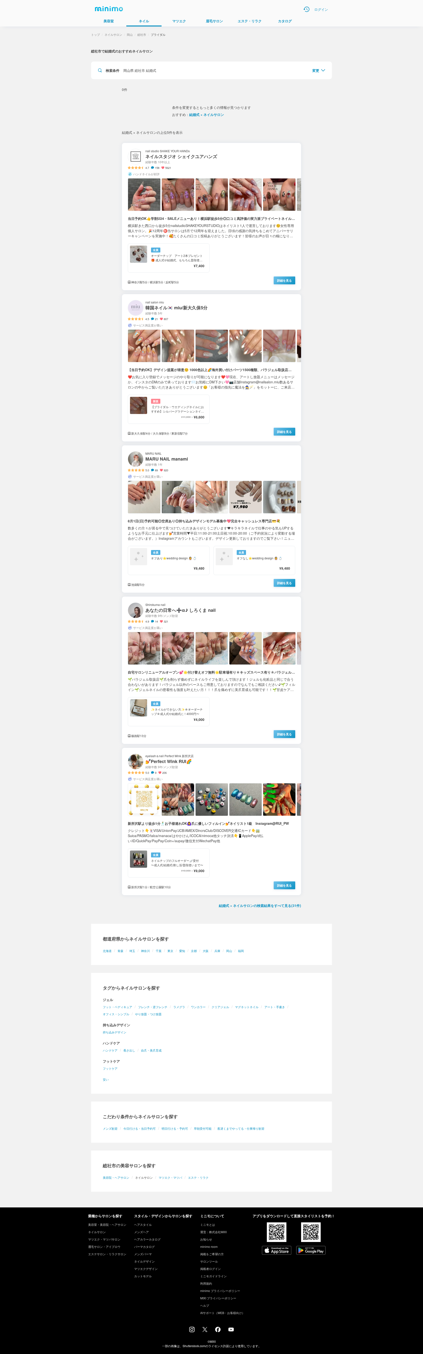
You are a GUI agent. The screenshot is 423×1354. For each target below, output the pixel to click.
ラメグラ (179, 1007)
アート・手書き (274, 1007)
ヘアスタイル (143, 1224)
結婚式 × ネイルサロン (206, 114)
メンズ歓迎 (110, 1128)
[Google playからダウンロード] (311, 1251)
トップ (95, 34)
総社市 (141, 34)
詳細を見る (284, 280)
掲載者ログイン (210, 1268)
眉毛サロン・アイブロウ (104, 1246)
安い (106, 1079)
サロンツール (209, 1261)
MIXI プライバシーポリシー (218, 1298)
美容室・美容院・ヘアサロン (107, 1224)
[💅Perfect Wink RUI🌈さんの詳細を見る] (211, 821)
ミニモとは (207, 1224)
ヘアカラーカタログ (147, 1239)
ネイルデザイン (144, 1261)
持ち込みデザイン (114, 1032)
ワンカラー (198, 1007)
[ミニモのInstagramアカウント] (192, 1330)
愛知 (182, 951)
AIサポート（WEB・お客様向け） (222, 1313)
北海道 (107, 951)
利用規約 (206, 1283)
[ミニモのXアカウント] (204, 1330)
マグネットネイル (246, 1007)
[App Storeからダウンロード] (276, 1251)
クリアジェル (220, 1007)
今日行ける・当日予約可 (139, 1128)
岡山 (229, 951)
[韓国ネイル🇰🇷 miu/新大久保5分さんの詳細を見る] (211, 367)
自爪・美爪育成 (151, 1050)
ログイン (321, 9)
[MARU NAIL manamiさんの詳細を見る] (211, 519)
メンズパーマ (143, 1254)
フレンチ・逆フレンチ (152, 1007)
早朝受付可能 (203, 1128)
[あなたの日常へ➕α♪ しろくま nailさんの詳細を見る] (211, 670)
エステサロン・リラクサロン (107, 1254)
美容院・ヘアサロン (116, 1177)
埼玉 (132, 951)
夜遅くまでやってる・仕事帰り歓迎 (240, 1128)
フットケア (110, 1068)
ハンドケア (110, 1050)
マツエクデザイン (146, 1268)
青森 (120, 951)
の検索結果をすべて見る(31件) (260, 905)
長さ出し (129, 1050)
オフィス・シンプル (116, 1014)
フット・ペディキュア (117, 1007)
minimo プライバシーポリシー (220, 1291)
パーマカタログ (144, 1246)
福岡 (241, 951)
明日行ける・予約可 (175, 1128)
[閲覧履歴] (306, 9)
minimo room (209, 1246)
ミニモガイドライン (213, 1276)
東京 (170, 951)
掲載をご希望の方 (212, 1254)
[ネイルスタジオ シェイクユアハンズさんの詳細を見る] (211, 216)
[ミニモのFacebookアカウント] (218, 1330)
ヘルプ (204, 1305)
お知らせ (206, 1239)
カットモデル (143, 1276)
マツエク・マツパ (170, 1177)
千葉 (159, 951)
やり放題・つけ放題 (148, 1014)
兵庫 (217, 951)
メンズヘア (141, 1232)
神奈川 (145, 951)
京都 (194, 951)
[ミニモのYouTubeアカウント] (231, 1330)
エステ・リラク (198, 1177)
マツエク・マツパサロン (104, 1239)
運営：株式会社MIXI (213, 1232)
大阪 (206, 951)
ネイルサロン (113, 34)
